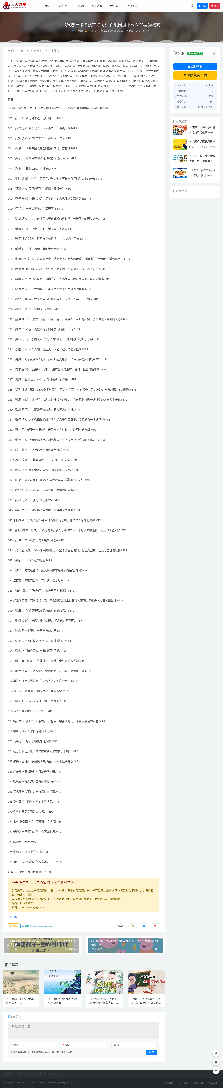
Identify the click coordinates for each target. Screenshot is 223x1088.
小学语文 (92, 30)
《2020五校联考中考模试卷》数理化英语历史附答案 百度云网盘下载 (202, 161)
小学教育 (78, 30)
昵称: (16, 1045)
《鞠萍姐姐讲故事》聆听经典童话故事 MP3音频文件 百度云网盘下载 (202, 132)
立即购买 (196, 66)
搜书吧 (43, 1073)
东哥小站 (33, 1073)
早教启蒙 (62, 6)
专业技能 (114, 6)
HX (147, 31)
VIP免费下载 (197, 75)
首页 (47, 6)
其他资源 (132, 6)
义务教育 (79, 6)
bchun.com (28, 1083)
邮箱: (66, 1045)
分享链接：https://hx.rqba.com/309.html (39, 926)
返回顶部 (213, 1083)
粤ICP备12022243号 (68, 1083)
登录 (203, 6)
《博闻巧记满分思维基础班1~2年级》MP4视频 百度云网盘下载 (203, 147)
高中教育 (97, 6)
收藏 (14, 926)
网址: (117, 1045)
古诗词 (15, 917)
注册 (216, 6)
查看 (210, 85)
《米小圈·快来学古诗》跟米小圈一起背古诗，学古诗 (104, 1003)
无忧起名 (53, 1073)
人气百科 (22, 1073)
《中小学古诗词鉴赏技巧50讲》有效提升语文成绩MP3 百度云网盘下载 (146, 1003)
